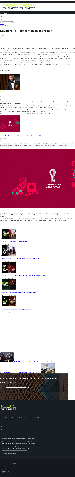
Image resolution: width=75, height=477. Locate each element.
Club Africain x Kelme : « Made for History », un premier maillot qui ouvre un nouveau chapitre (24, 275)
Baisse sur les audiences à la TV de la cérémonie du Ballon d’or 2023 (17, 94)
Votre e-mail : (3, 387)
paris (4, 66)
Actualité (2, 24)
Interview (5, 18)
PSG (6, 66)
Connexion (5, 1)
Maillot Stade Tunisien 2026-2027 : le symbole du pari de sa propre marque (19, 292)
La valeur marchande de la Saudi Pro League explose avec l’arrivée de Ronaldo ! (16, 448)
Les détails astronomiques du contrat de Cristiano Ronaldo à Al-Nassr (14, 450)
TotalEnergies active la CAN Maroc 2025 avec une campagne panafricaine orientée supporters (18, 443)
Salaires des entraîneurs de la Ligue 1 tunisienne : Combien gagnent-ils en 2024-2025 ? (17, 441)
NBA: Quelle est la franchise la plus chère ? (9, 453)
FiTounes (5, 13)
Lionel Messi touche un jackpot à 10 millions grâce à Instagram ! (13, 446)
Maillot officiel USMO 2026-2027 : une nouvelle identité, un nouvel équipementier (20, 258)
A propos (4, 469)
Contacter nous (5, 471)
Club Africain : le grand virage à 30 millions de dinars (14, 241)
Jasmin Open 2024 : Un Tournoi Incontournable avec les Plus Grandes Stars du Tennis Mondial (18, 438)
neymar (1, 66)
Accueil (4, 11)
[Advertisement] (8, 333)
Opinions (4, 16)
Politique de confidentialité (8, 472)
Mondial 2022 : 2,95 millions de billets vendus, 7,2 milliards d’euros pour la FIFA (20, 135)
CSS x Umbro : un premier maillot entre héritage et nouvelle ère (16, 309)
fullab (14, 463)
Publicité (5, 19)
